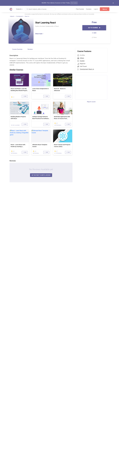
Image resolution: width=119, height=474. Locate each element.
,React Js (91, 69)
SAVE (94, 33)
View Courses (74, 2)
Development (19, 16)
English (82, 61)
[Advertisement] (90, 87)
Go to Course (93, 28)
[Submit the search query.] (27, 9)
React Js (27, 16)
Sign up (105, 9)
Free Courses (80, 9)
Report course (91, 102)
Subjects (12, 16)
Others (82, 58)
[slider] (11, 97)
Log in (96, 9)
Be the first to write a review (41, 175)
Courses (89, 9)
